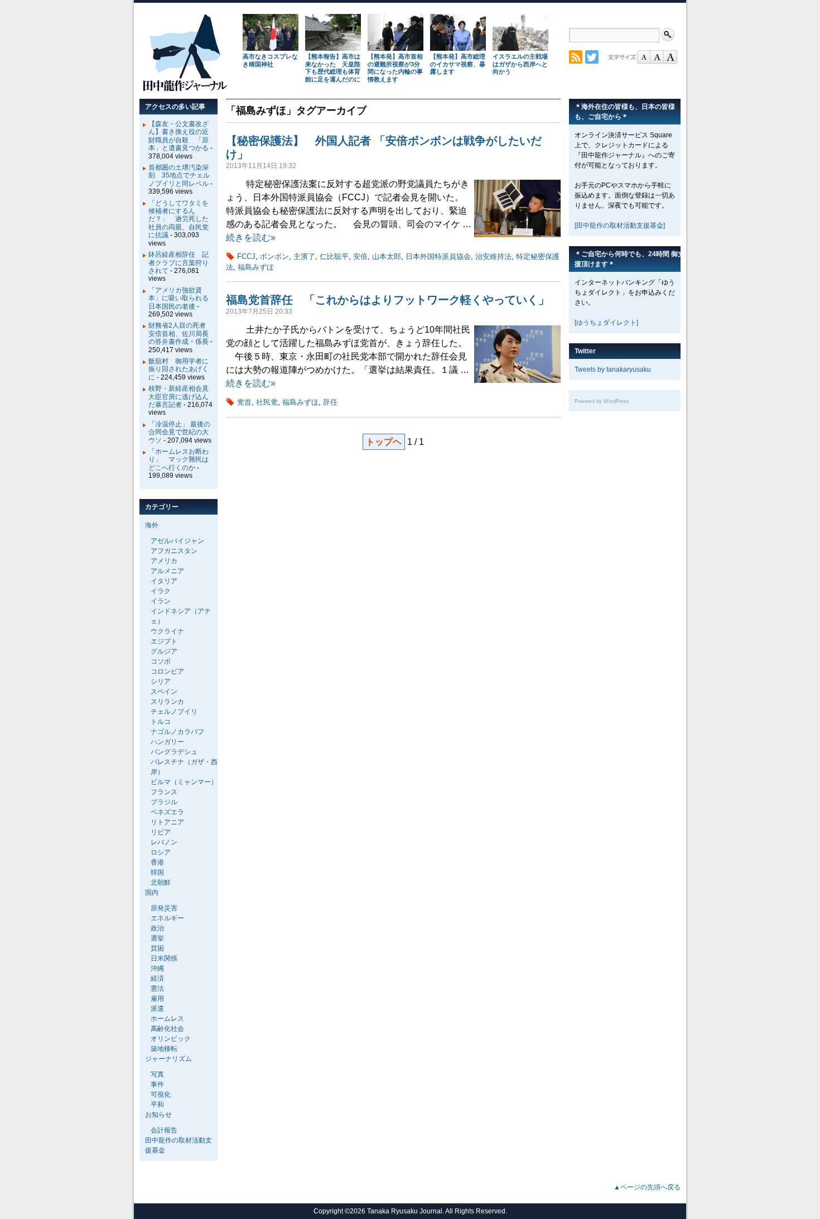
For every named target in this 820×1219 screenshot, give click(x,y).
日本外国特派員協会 (438, 256)
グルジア (164, 651)
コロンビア (167, 671)
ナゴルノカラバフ (177, 732)
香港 (157, 862)
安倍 (360, 256)
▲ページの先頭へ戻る (647, 1187)
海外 (151, 525)
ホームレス (167, 1019)
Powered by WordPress (602, 401)
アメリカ (164, 561)
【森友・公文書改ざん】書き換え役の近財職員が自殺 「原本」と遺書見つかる (178, 136)
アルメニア (167, 571)
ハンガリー (167, 742)
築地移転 (164, 1049)
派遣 (157, 1008)
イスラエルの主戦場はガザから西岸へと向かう (520, 64)
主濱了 (304, 256)
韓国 (157, 872)
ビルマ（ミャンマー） (184, 782)
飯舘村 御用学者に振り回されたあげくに (178, 369)
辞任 (330, 402)
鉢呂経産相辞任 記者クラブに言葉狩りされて (178, 263)
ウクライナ (167, 631)
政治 (157, 928)
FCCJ (246, 256)
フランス (164, 792)
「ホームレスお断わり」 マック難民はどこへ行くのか (178, 460)
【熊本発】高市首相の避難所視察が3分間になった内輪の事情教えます (395, 68)
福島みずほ (256, 267)
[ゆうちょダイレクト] (606, 323)
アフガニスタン (174, 551)
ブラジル (164, 802)
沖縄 (157, 968)
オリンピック (171, 1039)
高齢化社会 (167, 1029)
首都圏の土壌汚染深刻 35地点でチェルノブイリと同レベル (179, 176)
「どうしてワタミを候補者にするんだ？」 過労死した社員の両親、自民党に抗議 (178, 219)
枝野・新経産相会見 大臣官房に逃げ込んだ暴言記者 (181, 397)
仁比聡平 (334, 256)
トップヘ (384, 442)
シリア (161, 681)
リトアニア (167, 822)
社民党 (267, 402)
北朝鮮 (161, 882)
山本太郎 (386, 256)
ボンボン (274, 256)
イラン (161, 601)
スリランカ (167, 702)
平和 (157, 1104)
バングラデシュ (174, 752)
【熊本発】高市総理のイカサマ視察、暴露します (457, 64)
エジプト (164, 641)
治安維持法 (493, 256)
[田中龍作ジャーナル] (184, 89)
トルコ (161, 722)
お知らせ (158, 1115)
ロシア (161, 852)
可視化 (161, 1094)
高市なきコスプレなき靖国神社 (270, 60)
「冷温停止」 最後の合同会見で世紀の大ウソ (179, 432)
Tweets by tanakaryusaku (613, 369)
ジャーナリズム (168, 1059)
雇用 (157, 998)
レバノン (164, 842)
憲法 (157, 988)
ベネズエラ (167, 812)
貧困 (157, 948)
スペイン (164, 691)
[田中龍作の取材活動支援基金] (620, 225)
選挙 (157, 938)
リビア (161, 832)
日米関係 (164, 958)
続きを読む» (251, 237)
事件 (157, 1084)
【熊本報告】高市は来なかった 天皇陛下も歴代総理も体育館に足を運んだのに (332, 68)
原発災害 (164, 908)
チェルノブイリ (174, 712)
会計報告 (164, 1130)
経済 (157, 978)
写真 (157, 1074)
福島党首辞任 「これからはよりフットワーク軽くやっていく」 (387, 300)
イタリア (164, 581)
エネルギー (167, 918)
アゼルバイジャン (177, 541)
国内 (151, 892)
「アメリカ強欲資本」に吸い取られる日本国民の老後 (178, 298)
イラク (161, 591)
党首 (244, 402)
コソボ (161, 661)
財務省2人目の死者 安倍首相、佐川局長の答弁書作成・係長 (180, 333)
